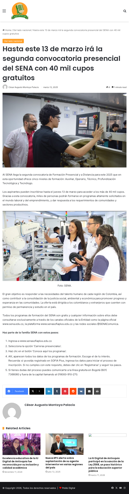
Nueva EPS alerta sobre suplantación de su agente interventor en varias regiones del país (64, 462)
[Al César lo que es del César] (19, 10)
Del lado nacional (22, 30)
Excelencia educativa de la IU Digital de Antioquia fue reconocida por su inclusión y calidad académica (21, 463)
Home (8, 30)
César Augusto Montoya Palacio (50, 405)
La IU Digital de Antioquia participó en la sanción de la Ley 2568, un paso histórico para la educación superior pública (106, 465)
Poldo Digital (68, 488)
